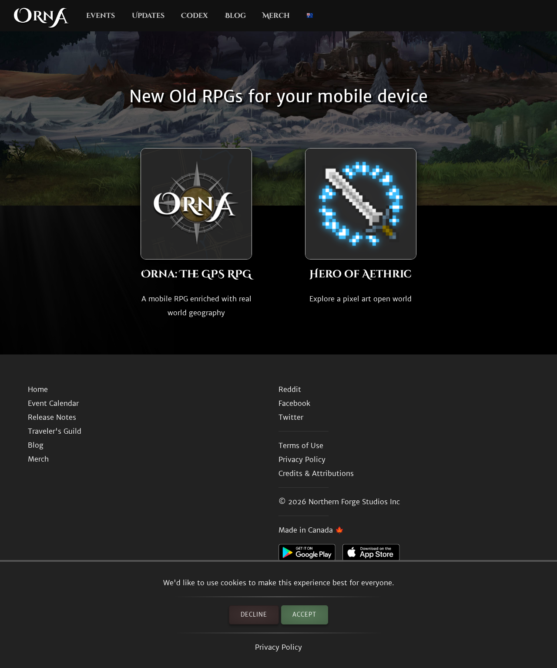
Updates (148, 15)
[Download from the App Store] (374, 555)
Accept (304, 614)
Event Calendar (53, 403)
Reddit (289, 389)
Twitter (290, 417)
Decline (254, 614)
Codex (194, 15)
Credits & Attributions (316, 473)
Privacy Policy (278, 647)
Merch (276, 15)
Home (38, 389)
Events (100, 15)
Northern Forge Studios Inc (354, 501)
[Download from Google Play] (310, 555)
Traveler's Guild (54, 431)
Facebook (294, 403)
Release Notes (52, 417)
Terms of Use (300, 445)
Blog (235, 15)
